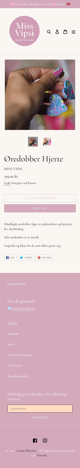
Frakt (7, 183)
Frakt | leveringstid (19, 355)
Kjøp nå (40, 208)
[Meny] (73, 31)
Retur (11, 344)
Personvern (14, 365)
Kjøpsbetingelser (18, 376)
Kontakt (12, 334)
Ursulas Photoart (26, 451)
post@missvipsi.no (23, 308)
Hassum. (42, 455)
